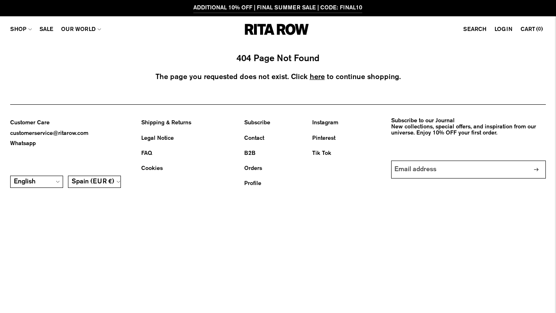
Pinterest (323, 138)
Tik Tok (321, 153)
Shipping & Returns (166, 122)
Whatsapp (23, 143)
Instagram (325, 122)
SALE (46, 29)
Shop (18, 29)
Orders (253, 168)
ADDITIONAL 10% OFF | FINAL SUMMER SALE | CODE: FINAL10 (277, 7)
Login (503, 29)
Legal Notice (157, 138)
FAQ (146, 153)
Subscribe (257, 122)
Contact (254, 138)
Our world (78, 29)
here (317, 77)
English (24, 182)
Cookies (152, 168)
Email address (416, 160)
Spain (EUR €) (93, 182)
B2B (250, 153)
